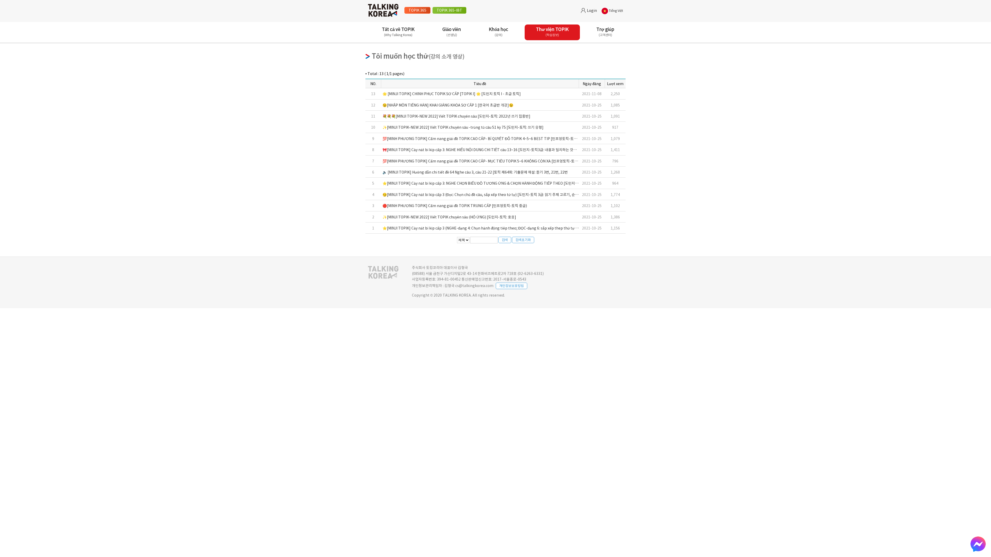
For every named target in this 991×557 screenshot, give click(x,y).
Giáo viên (451, 31)
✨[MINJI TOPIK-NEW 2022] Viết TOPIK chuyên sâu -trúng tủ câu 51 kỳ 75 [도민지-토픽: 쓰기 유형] (463, 127)
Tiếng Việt (615, 10)
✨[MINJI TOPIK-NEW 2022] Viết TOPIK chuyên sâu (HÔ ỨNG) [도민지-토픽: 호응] (449, 216)
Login (591, 10)
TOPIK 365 (417, 10)
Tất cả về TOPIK (398, 31)
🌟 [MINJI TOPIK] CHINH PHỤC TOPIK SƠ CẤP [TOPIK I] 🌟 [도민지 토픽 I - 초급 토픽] (451, 93)
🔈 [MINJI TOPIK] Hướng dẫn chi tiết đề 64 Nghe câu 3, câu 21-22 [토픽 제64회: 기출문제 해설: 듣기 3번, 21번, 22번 (475, 172)
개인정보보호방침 (511, 285)
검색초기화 (523, 239)
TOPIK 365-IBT (449, 10)
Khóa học (498, 31)
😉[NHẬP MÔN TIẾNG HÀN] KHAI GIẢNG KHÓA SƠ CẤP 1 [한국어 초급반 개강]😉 (447, 105)
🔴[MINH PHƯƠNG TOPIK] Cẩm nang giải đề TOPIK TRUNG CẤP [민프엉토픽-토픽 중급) (454, 205)
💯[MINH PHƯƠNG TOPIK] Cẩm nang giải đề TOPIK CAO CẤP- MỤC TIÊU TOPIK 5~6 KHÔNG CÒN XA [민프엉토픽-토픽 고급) (484, 160)
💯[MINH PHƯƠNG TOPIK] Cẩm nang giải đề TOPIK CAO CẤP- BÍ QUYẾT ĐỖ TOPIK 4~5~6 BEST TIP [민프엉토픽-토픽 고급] (484, 138)
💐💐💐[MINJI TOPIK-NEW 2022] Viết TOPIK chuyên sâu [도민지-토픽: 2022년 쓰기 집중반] (456, 116)
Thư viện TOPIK (552, 31)
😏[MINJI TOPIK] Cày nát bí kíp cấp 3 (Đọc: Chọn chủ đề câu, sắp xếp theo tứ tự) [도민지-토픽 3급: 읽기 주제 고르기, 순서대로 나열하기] (491, 194)
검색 (505, 239)
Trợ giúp (605, 31)
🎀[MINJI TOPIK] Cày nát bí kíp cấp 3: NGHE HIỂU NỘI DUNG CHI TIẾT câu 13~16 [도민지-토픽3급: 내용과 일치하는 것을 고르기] (485, 149)
